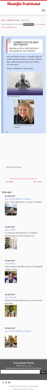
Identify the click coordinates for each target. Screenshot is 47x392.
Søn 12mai (38, 182)
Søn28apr (8, 182)
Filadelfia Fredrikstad (23, 3)
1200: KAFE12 (10, 264)
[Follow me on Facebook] (6, 382)
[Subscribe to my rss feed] (3, 382)
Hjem (3, 20)
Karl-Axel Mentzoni (9, 27)
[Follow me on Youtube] (9, 382)
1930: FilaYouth (10, 297)
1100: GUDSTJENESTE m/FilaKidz (18, 199)
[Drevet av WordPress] (37, 386)
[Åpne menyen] (43, 10)
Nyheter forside (13, 20)
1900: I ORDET (10, 230)
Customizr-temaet (28, 389)
